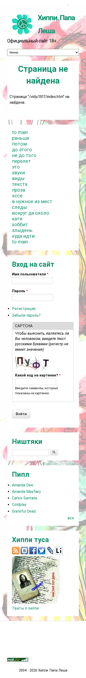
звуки (18, 173)
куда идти (23, 236)
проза (18, 190)
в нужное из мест (32, 201)
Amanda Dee (22, 485)
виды (18, 178)
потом (19, 144)
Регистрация (23, 308)
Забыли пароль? (26, 315)
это (16, 167)
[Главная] (22, 24)
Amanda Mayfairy (26, 491)
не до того (24, 155)
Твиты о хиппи (25, 608)
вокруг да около (30, 213)
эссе (17, 196)
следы (19, 207)
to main (20, 132)
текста (19, 184)
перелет (21, 161)
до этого (22, 149)
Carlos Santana (24, 498)
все (70, 518)
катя (17, 219)
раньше (20, 138)
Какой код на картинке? (38, 375)
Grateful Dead (24, 511)
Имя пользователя (30, 274)
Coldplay (19, 504)
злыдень (22, 230)
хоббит (20, 224)
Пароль (20, 291)
